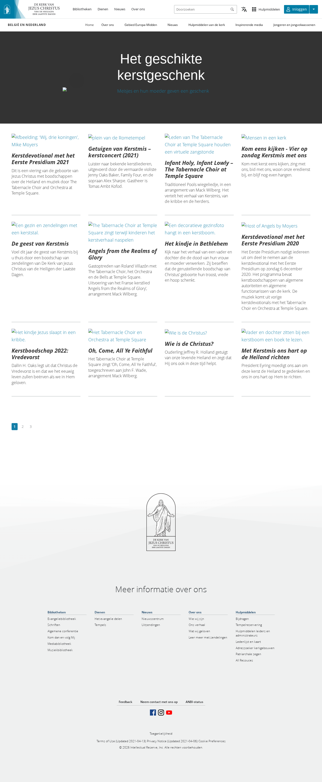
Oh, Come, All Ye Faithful (120, 350)
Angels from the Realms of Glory (122, 254)
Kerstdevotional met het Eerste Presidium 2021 (43, 159)
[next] (39, 426)
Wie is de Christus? (189, 343)
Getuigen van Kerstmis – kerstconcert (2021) (119, 152)
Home (89, 25)
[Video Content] (161, 91)
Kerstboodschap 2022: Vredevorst (40, 354)
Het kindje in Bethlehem (196, 243)
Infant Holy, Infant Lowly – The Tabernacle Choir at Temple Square (199, 169)
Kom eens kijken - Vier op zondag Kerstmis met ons (274, 152)
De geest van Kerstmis (40, 243)
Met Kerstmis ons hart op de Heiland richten (274, 354)
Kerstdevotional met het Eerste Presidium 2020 (273, 240)
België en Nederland (27, 25)
